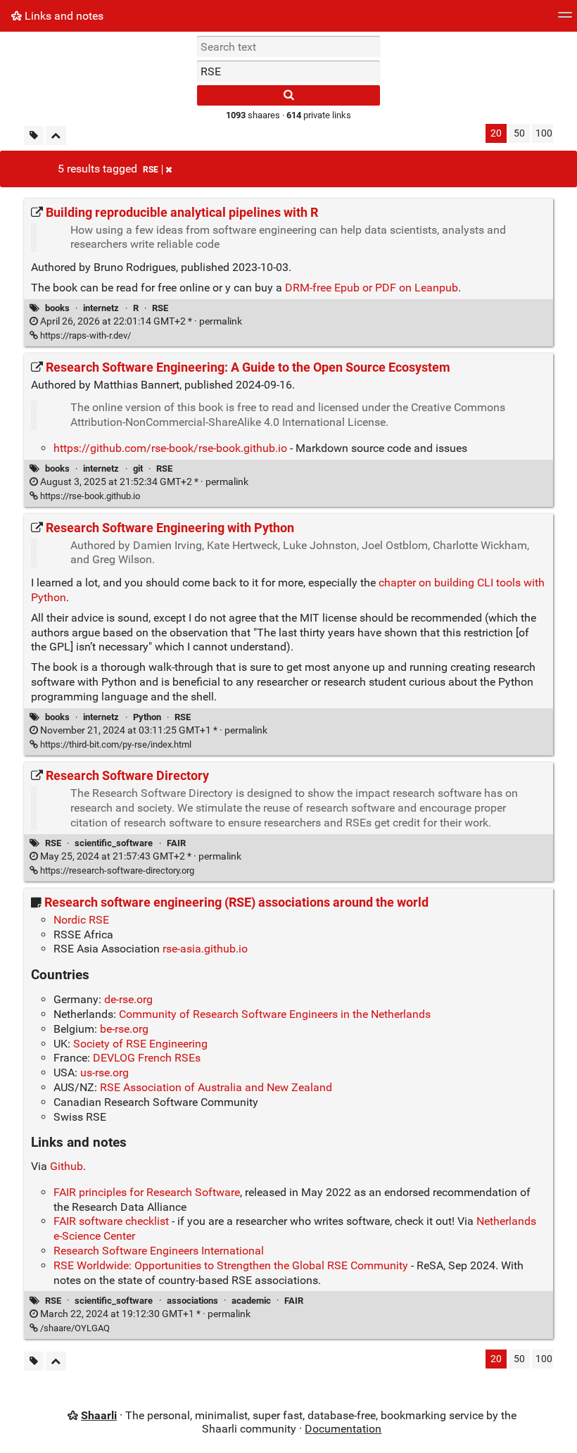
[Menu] (565, 19)
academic (251, 1300)
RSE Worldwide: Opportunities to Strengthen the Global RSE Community (230, 1265)
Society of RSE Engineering (140, 1043)
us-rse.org (104, 1072)
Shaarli (99, 1415)
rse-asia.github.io (205, 948)
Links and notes (62, 16)
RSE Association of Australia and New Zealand (216, 1087)
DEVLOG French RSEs (147, 1057)
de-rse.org (128, 999)
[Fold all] (56, 135)
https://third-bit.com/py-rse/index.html (114, 744)
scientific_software (114, 843)
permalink (140, 321)
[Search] (288, 95)
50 (519, 133)
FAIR (176, 843)
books (57, 308)
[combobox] (288, 71)
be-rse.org (124, 1029)
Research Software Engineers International (158, 1250)
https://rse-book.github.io (89, 496)
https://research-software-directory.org (116, 870)
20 (496, 133)
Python (147, 717)
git (138, 468)
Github (66, 1166)
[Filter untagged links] (34, 135)
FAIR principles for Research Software (146, 1192)
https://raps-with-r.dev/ (84, 335)
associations (192, 1300)
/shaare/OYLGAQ (74, 1328)
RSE (150, 170)
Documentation (343, 1428)
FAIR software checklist (111, 1221)
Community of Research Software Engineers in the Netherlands (275, 1014)
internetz (101, 308)
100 (543, 133)
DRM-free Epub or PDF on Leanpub (371, 287)
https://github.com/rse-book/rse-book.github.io (170, 448)
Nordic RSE (81, 919)
